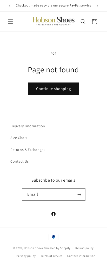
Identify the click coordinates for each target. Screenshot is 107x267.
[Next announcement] (97, 5)
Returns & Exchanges (27, 149)
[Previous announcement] (9, 5)
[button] (10, 21)
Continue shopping (53, 88)
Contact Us (19, 161)
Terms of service (51, 256)
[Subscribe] (79, 194)
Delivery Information (27, 126)
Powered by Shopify (57, 248)
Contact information (81, 256)
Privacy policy (26, 256)
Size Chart (18, 137)
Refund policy (84, 248)
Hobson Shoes (33, 248)
